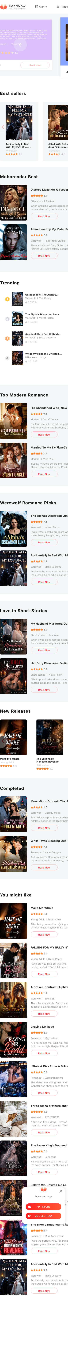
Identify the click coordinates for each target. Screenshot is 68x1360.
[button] (21, 45)
